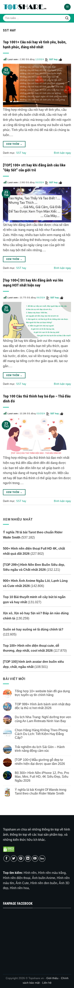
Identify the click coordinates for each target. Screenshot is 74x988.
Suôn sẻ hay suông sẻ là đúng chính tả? (33, 629)
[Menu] (67, 7)
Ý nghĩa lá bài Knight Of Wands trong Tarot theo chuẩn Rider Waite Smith (40, 791)
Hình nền (30, 872)
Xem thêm (14, 144)
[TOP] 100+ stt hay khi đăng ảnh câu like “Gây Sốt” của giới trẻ (34, 167)
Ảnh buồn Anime (43, 878)
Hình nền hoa (19, 888)
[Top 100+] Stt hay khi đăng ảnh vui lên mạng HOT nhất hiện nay (33, 282)
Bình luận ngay (62, 152)
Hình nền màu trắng (52, 872)
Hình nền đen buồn (43, 883)
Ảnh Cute (22, 883)
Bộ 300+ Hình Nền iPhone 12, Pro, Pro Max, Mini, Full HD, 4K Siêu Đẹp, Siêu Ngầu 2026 (42, 776)
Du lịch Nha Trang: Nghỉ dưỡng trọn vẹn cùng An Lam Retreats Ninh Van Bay (43, 719)
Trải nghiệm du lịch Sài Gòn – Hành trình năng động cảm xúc (40, 748)
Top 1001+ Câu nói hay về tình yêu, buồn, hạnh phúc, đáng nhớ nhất (35, 44)
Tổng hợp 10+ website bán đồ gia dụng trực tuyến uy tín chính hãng (42, 693)
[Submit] (67, 18)
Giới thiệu (52, 978)
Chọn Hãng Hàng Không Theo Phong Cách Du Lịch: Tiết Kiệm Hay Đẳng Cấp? (41, 733)
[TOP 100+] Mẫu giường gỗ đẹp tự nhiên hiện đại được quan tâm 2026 (40, 761)
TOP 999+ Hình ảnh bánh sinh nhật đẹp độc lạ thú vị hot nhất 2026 (42, 705)
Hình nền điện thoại (16, 878)
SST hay (53, 59)
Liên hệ (47, 982)
